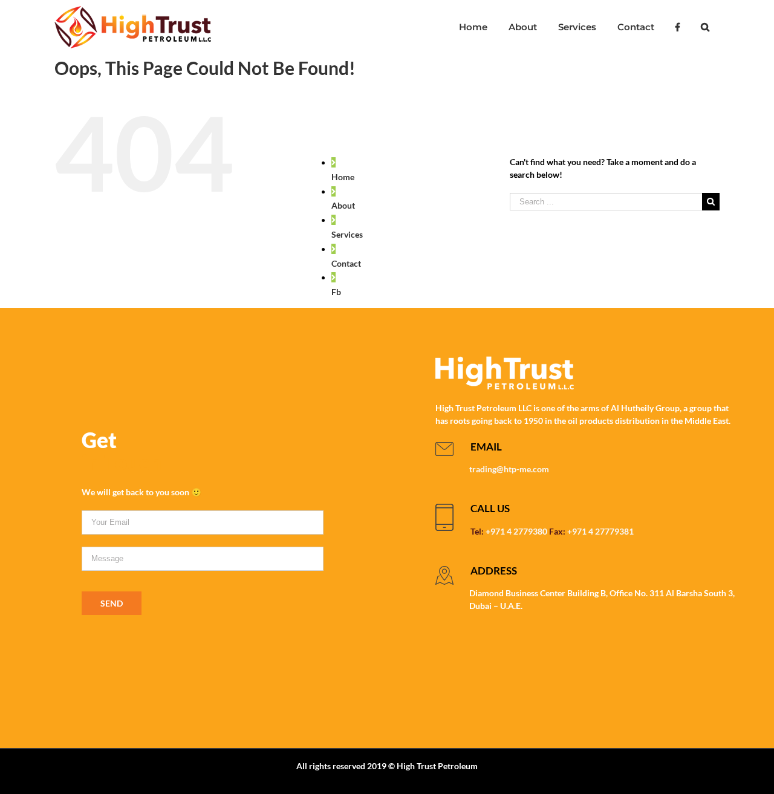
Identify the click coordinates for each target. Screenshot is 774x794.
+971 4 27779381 (600, 531)
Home (342, 177)
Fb (336, 292)
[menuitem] (473, 27)
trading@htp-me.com (509, 469)
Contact (346, 263)
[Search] (705, 27)
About (343, 205)
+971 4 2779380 (516, 531)
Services (347, 234)
